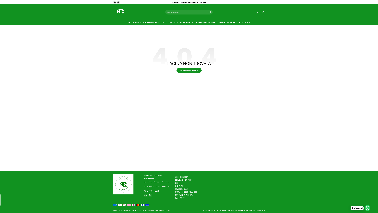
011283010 (150, 179)
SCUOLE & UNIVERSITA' (227, 22)
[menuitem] (189, 177)
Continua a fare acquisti (188, 70)
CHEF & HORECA (133, 22)
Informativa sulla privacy (228, 210)
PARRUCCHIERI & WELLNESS (205, 22)
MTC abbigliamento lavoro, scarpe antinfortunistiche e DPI (138, 210)
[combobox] (185, 12)
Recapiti (262, 210)
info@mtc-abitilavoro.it (155, 175)
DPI (163, 22)
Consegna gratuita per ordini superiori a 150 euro (189, 2)
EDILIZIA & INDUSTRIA (150, 22)
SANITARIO (172, 22)
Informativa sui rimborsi (210, 210)
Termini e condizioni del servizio (247, 210)
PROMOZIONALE (185, 22)
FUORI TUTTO (243, 22)
